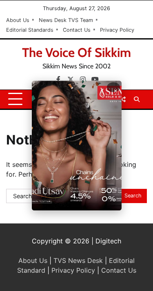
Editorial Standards (29, 30)
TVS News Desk (78, 260)
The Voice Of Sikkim (76, 52)
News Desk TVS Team (66, 20)
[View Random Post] (122, 99)
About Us (17, 20)
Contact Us (77, 30)
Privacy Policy (117, 30)
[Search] (137, 99)
